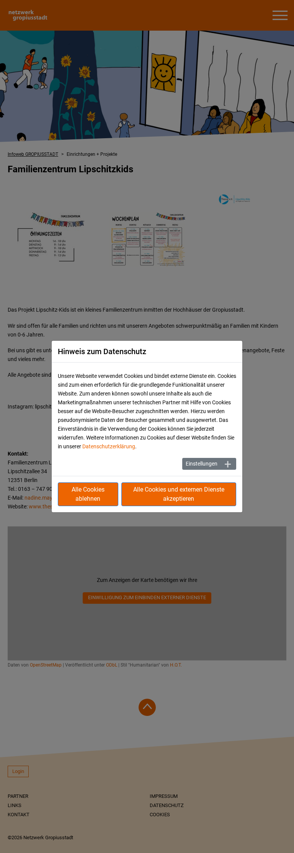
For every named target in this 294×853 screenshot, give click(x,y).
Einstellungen (201, 464)
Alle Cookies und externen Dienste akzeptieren (178, 494)
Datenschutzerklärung (108, 446)
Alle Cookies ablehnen (88, 494)
